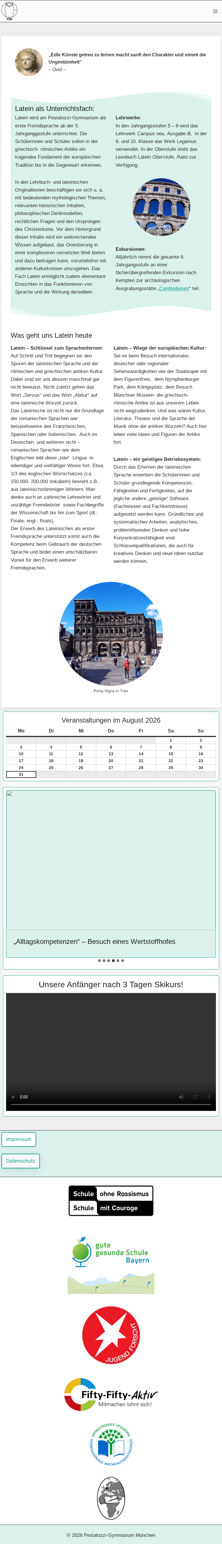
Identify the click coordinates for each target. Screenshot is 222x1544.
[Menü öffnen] (215, 11)
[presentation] (111, 860)
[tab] (99, 960)
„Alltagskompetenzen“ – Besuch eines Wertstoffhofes (94, 941)
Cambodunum (174, 288)
